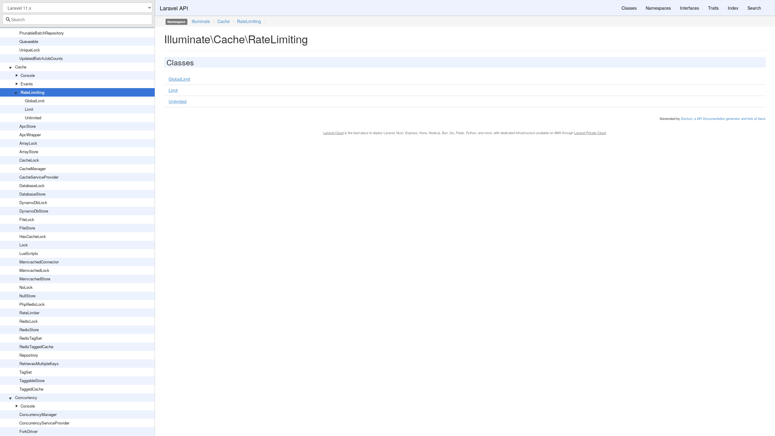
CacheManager (32, 168)
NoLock (26, 287)
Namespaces (658, 8)
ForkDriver (28, 431)
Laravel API (174, 8)
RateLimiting (33, 92)
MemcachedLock (34, 270)
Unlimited (33, 118)
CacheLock (29, 160)
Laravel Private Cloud (590, 132)
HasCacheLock (32, 236)
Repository (28, 355)
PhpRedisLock (32, 304)
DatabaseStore (32, 194)
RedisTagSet (30, 338)
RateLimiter (29, 312)
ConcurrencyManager (38, 414)
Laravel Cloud (333, 132)
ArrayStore (28, 151)
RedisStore (29, 329)
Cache (20, 67)
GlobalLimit (35, 101)
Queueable (28, 41)
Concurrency (26, 397)
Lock (23, 245)
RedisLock (28, 321)
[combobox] (77, 19)
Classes (629, 8)
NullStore (27, 296)
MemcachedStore (34, 279)
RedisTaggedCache (36, 346)
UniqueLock (29, 50)
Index (733, 8)
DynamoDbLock (33, 202)
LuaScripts (28, 253)
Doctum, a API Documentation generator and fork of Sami (723, 118)
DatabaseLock (32, 185)
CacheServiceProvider (38, 177)
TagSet (25, 372)
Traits (713, 8)
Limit (29, 109)
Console (28, 75)
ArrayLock (28, 143)
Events (27, 84)
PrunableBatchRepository (41, 33)
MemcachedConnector (39, 262)
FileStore (27, 228)
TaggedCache (31, 389)
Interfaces (689, 8)
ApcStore (27, 126)
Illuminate (201, 21)
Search (754, 8)
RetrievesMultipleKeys (39, 363)
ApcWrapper (30, 134)
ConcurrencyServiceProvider (44, 423)
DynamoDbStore (33, 211)
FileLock (26, 219)
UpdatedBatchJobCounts (41, 58)
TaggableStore (32, 380)
